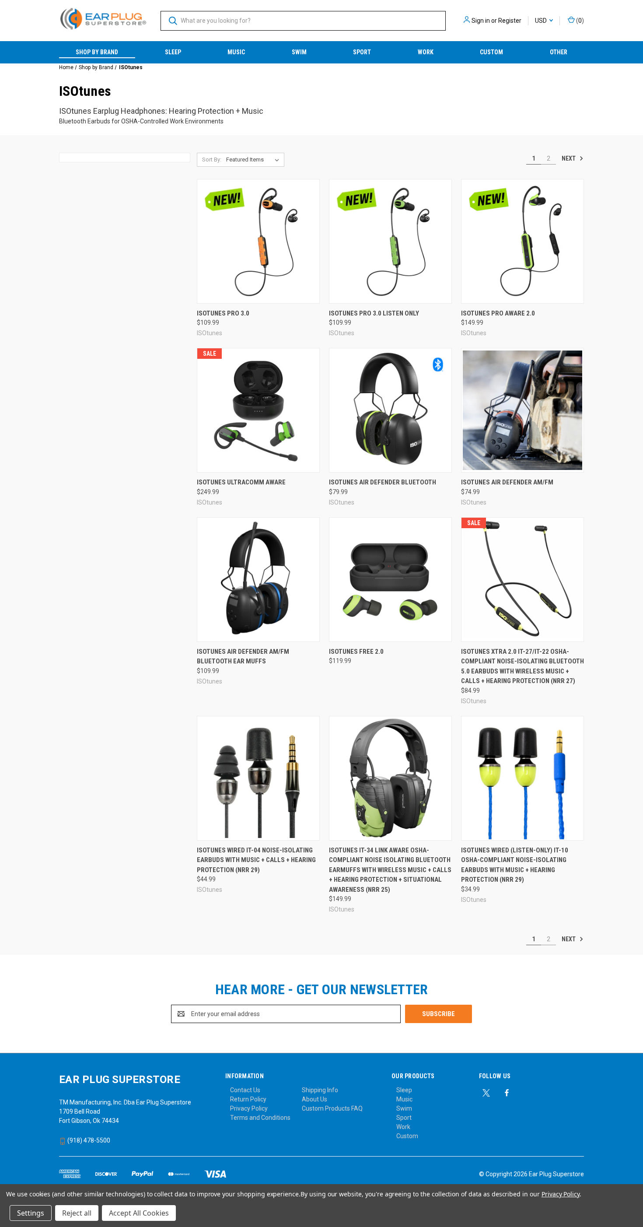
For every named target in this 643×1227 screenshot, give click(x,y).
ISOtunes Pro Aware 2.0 (498, 313)
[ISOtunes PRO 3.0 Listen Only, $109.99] (390, 241)
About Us (314, 1099)
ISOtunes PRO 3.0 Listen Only (374, 313)
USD (541, 20)
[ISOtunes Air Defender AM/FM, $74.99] (522, 410)
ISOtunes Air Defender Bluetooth (382, 482)
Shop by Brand (97, 52)
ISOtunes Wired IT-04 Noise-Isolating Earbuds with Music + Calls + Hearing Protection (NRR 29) (256, 860)
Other (558, 52)
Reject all (76, 1213)
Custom (491, 52)
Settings (30, 1213)
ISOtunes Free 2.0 (356, 652)
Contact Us (245, 1090)
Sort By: (211, 159)
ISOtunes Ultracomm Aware (241, 482)
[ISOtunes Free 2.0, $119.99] (390, 579)
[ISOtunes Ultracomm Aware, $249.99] (258, 410)
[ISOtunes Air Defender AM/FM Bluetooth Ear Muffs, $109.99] (258, 579)
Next (569, 158)
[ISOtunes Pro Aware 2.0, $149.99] (522, 241)
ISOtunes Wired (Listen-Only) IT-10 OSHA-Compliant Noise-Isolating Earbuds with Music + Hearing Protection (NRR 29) (514, 865)
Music (236, 52)
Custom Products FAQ (332, 1108)
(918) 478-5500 (88, 1140)
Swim (299, 52)
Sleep (173, 52)
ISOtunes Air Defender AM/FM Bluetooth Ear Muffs (243, 657)
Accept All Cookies (139, 1213)
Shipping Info (320, 1090)
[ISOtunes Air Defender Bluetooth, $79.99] (390, 410)
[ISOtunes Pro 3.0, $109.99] (258, 241)
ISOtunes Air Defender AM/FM (507, 482)
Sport (362, 52)
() (579, 20)
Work (425, 52)
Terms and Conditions (260, 1117)
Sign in (481, 20)
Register (509, 20)
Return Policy (248, 1099)
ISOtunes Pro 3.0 (223, 313)
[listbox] (254, 159)
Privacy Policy (249, 1108)
